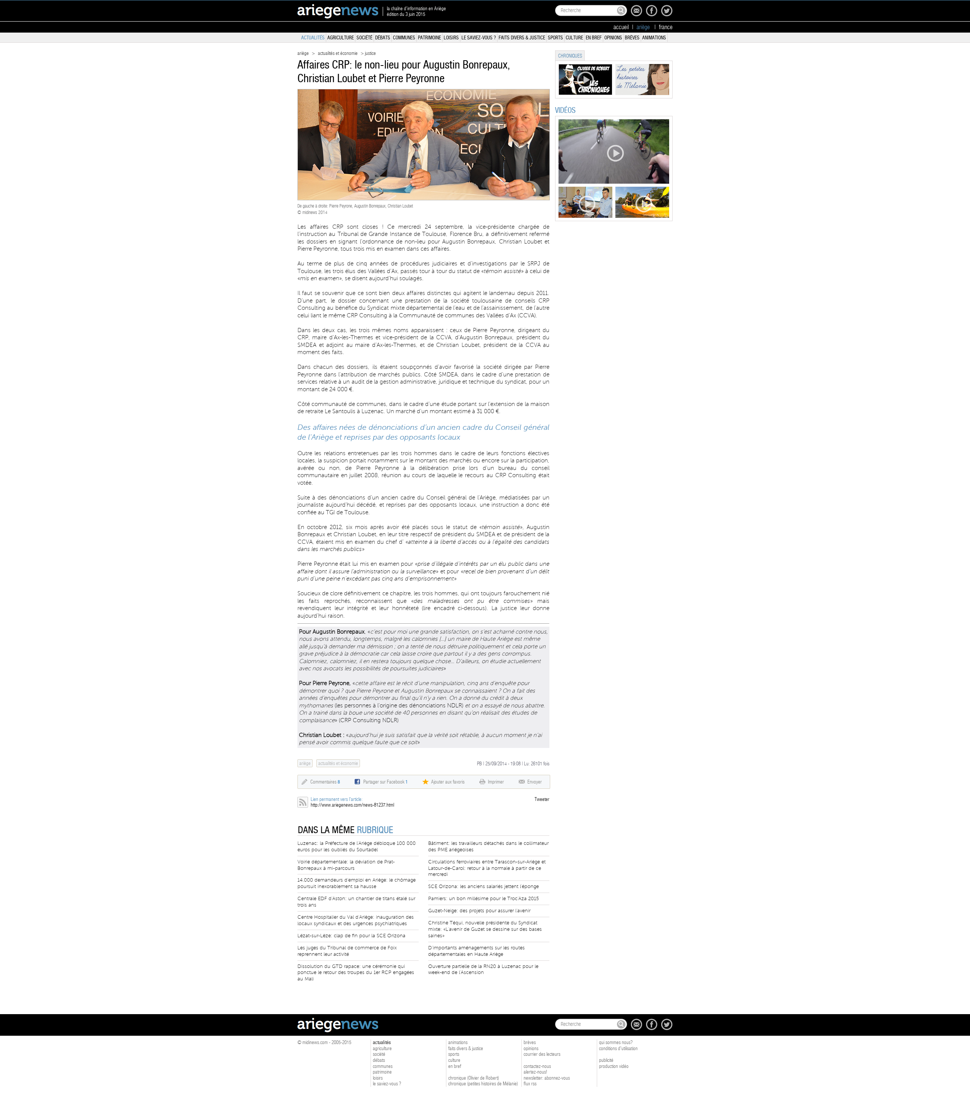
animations (654, 38)
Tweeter (542, 799)
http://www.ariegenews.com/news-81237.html (352, 805)
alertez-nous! (535, 1072)
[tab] (570, 55)
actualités (313, 38)
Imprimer (496, 782)
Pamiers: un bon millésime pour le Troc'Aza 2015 (483, 898)
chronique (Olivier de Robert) (473, 1078)
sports (555, 38)
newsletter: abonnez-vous (547, 1078)
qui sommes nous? (616, 1042)
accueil (621, 27)
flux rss (530, 1083)
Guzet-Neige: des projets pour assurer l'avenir (479, 910)
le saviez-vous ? (479, 38)
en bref (594, 38)
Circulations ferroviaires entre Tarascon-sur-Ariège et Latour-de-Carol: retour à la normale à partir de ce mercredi (487, 868)
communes (404, 38)
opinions (613, 38)
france (666, 27)
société (364, 38)
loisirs (451, 38)
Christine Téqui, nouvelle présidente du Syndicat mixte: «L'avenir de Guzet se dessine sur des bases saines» (485, 929)
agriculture (340, 38)
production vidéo (614, 1066)
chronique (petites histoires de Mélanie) (483, 1083)
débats (382, 38)
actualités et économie (338, 53)
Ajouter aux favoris (448, 782)
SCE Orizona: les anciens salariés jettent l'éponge (483, 886)
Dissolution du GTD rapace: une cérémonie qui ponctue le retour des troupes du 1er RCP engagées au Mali (355, 973)
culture (574, 38)
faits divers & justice (522, 38)
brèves (632, 38)
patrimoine (429, 38)
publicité (606, 1060)
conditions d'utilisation (618, 1048)
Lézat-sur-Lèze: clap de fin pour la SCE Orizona (351, 935)
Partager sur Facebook (385, 782)
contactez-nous (537, 1066)
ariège (303, 53)
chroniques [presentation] (570, 56)
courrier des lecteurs (542, 1054)
